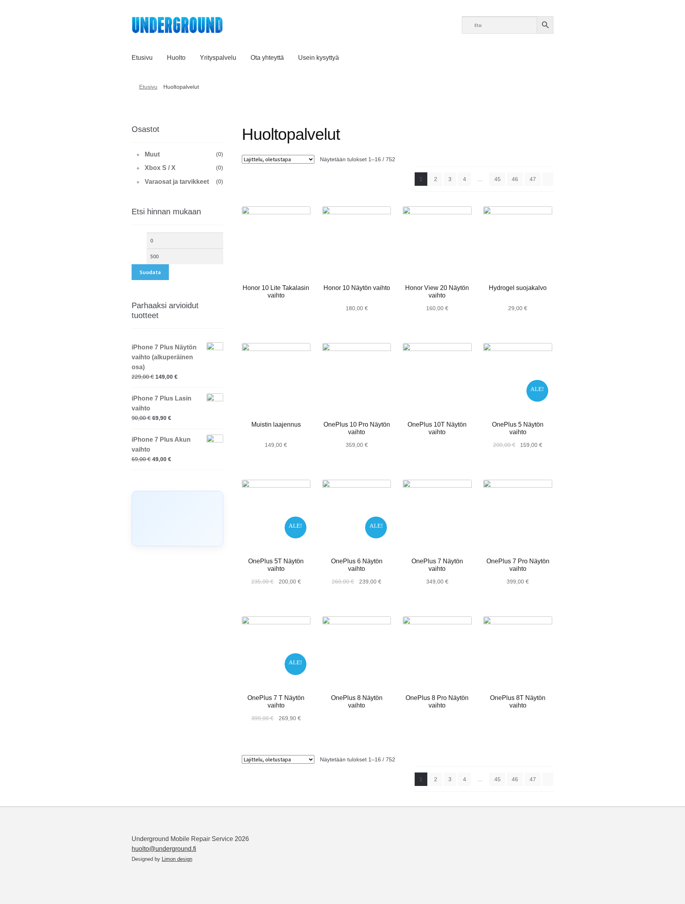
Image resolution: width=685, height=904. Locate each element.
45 (497, 179)
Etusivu (142, 57)
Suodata (150, 272)
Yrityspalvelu (218, 57)
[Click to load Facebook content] (177, 518)
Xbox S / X (160, 167)
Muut (152, 154)
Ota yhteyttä (267, 57)
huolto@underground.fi (164, 848)
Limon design (177, 859)
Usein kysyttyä (318, 57)
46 (515, 179)
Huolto (176, 57)
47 (533, 179)
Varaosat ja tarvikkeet (177, 181)
